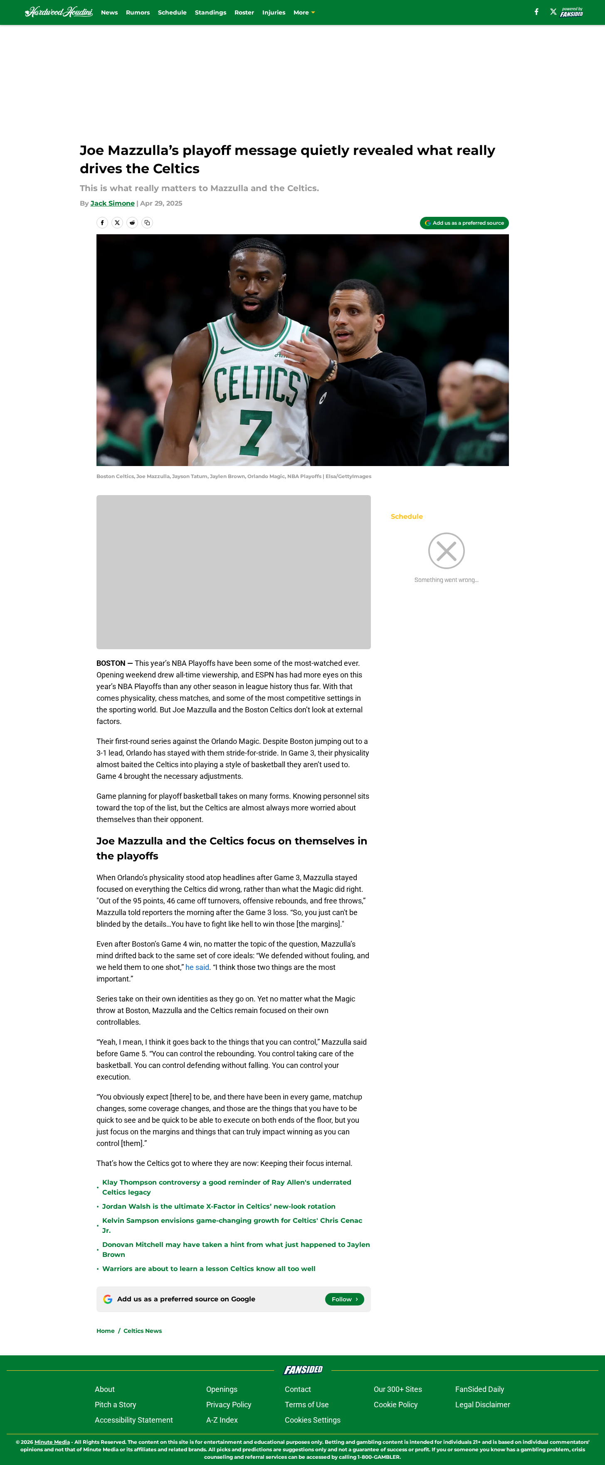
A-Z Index (222, 1420)
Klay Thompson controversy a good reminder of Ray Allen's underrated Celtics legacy (226, 1187)
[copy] (147, 222)
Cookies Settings (313, 1420)
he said (197, 967)
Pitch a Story (115, 1404)
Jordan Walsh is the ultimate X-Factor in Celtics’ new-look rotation (219, 1206)
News (109, 12)
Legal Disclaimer (482, 1404)
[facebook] (536, 11)
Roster (244, 12)
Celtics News (142, 1331)
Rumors (138, 12)
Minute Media (52, 1442)
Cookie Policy (396, 1404)
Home (105, 1331)
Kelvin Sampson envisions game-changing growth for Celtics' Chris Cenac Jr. (232, 1225)
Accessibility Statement (134, 1420)
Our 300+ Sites (398, 1389)
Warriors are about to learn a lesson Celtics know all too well (209, 1269)
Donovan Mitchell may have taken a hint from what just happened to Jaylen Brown (236, 1250)
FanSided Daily (479, 1389)
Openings (221, 1389)
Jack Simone (113, 203)
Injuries (273, 12)
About (105, 1389)
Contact (298, 1389)
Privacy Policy (229, 1404)
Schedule (172, 12)
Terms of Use (307, 1404)
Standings (210, 12)
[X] (553, 11)
